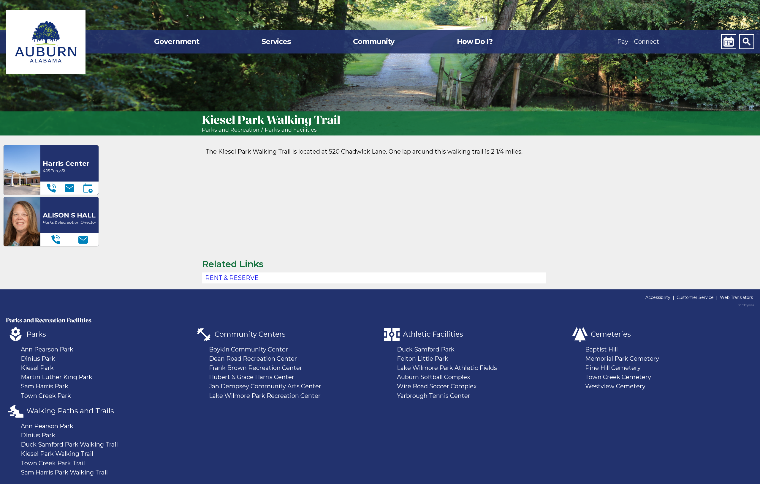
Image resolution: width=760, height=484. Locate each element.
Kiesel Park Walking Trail (57, 453)
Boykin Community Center (248, 349)
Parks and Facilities (291, 130)
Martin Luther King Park (56, 377)
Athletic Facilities (433, 334)
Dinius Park (38, 358)
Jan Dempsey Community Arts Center (265, 386)
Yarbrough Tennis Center (433, 395)
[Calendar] (728, 41)
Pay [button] (622, 41)
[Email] (69, 188)
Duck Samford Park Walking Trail (69, 444)
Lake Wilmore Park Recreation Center (265, 395)
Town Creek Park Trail (53, 463)
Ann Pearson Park (47, 349)
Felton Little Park (422, 358)
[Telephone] (51, 188)
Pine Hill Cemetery (613, 367)
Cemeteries (611, 334)
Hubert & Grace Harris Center (251, 377)
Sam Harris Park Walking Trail (64, 472)
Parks (36, 334)
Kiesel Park (37, 367)
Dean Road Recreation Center (253, 358)
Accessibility (657, 297)
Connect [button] (646, 41)
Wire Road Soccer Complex (437, 386)
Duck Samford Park (426, 349)
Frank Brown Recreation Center (255, 367)
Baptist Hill (601, 349)
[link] (46, 42)
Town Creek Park (46, 395)
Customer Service (695, 297)
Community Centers (250, 334)
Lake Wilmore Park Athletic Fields (447, 367)
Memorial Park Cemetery (622, 358)
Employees (744, 305)
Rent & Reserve (232, 277)
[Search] (746, 41)
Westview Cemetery (615, 386)
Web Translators (736, 297)
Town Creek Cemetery (618, 377)
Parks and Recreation (230, 130)
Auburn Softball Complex (433, 377)
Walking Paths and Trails (70, 410)
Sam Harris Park (44, 386)
